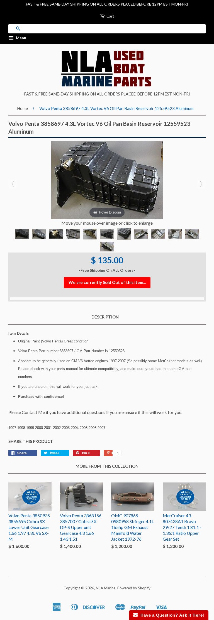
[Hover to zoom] (107, 179)
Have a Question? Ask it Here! (171, 615)
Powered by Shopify (133, 588)
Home (22, 108)
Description (105, 316)
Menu (20, 37)
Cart (110, 16)
